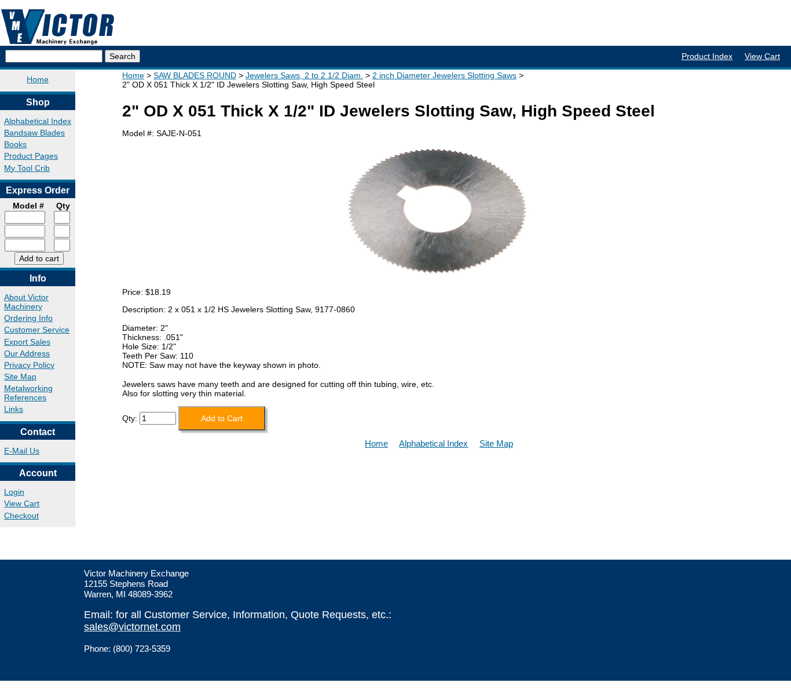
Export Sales (27, 341)
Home (38, 79)
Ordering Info (28, 318)
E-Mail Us (21, 450)
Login (14, 491)
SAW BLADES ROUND (194, 75)
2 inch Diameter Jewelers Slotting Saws (444, 75)
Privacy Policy (29, 365)
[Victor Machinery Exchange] (58, 27)
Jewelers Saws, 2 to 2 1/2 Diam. (304, 75)
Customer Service (36, 329)
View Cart (762, 56)
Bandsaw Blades (34, 132)
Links (13, 409)
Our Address (27, 353)
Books (15, 144)
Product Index (707, 56)
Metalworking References (28, 393)
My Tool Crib (27, 168)
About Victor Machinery (26, 302)
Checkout (21, 515)
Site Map (20, 376)
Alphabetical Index (37, 121)
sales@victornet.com (132, 627)
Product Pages (31, 155)
